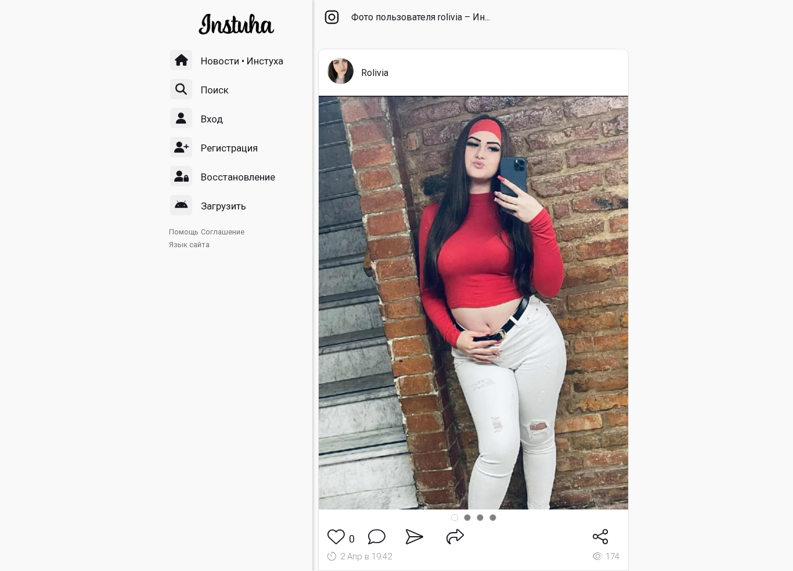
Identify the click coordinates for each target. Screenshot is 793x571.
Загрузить (223, 206)
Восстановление (238, 177)
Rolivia (374, 72)
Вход (212, 119)
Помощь (184, 231)
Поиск (215, 90)
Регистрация (229, 148)
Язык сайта (189, 244)
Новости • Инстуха (242, 61)
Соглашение (222, 231)
